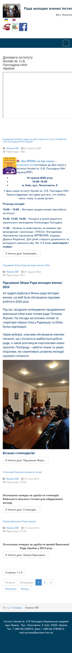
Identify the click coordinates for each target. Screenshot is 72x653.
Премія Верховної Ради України (19, 521)
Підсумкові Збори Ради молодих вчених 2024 (26, 265)
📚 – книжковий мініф (41, 166)
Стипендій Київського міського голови (22, 472)
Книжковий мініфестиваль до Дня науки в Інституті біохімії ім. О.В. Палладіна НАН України (35, 140)
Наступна (10, 589)
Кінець (25, 589)
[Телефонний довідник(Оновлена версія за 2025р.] (7, 26)
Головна (17, 607)
